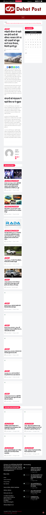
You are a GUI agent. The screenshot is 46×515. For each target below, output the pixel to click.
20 (33, 44)
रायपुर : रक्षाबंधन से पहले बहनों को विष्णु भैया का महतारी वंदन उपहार (32, 450)
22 (37, 44)
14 (35, 42)
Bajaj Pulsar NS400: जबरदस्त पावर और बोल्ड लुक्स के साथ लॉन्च (12, 352)
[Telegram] (18, 67)
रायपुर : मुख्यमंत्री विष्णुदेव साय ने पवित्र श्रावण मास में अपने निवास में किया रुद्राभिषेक (12, 451)
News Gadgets (7, 513)
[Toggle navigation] (23, 17)
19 (30, 44)
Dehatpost (19, 511)
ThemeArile (14, 513)
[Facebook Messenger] (16, 67)
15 (37, 42)
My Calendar (6, 483)
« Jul (26, 53)
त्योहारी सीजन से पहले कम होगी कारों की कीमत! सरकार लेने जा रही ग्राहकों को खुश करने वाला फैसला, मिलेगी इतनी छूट (23, 23)
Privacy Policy (7, 481)
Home (6, 22)
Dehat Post (8, 287)
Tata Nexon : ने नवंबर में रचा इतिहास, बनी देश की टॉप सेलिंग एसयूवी (12, 260)
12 (30, 42)
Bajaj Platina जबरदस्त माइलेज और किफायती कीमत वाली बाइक (12, 306)
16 (40, 42)
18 (28, 44)
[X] (10, 67)
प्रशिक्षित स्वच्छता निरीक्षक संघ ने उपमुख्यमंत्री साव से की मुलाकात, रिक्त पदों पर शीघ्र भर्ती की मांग (12, 427)
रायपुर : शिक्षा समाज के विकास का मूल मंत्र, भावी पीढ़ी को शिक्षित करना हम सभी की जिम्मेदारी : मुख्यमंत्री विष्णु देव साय (32, 427)
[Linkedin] (12, 67)
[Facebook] (8, 67)
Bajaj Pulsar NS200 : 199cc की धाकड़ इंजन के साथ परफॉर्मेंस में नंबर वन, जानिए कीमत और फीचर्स (13, 329)
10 (25, 42)
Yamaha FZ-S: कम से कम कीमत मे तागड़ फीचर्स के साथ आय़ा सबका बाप (12, 374)
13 (33, 42)
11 (28, 42)
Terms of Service (7, 479)
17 (25, 44)
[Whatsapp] (14, 67)
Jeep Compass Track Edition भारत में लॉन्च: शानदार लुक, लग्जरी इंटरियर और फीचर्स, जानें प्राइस (12, 283)
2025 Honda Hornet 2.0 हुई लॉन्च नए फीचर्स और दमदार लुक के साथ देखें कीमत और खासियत (12, 397)
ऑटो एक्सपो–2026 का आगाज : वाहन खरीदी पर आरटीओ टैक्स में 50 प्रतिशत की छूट (12, 210)
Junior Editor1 (9, 49)
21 (35, 44)
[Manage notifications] (43, 512)
